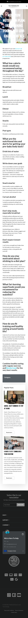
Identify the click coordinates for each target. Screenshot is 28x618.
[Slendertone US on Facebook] (14, 595)
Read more (9, 432)
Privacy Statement (19, 610)
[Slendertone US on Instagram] (9, 595)
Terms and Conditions (9, 610)
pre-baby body (7, 56)
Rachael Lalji (18, 48)
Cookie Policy (14, 612)
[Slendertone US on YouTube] (19, 595)
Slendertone (11, 368)
